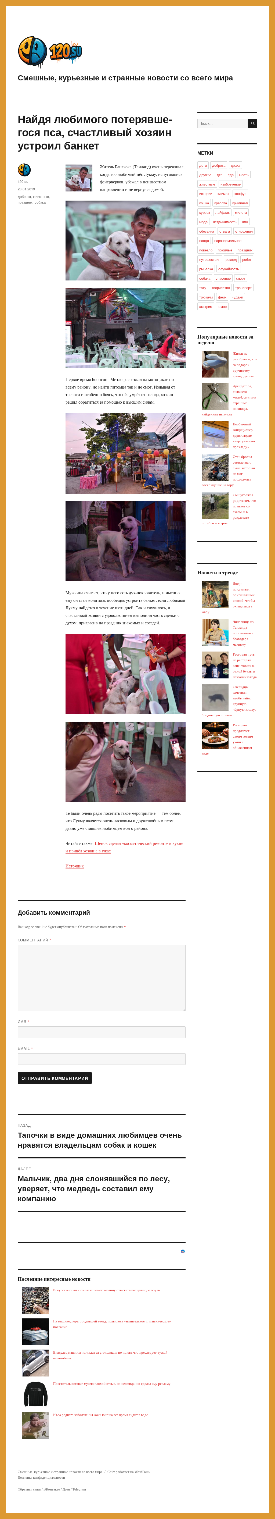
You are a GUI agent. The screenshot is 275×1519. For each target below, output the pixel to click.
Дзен (66, 1489)
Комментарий (35, 939)
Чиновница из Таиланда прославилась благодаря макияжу (243, 633)
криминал (240, 202)
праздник (25, 202)
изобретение (230, 184)
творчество (221, 287)
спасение (223, 278)
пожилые (225, 249)
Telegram (79, 1489)
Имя (24, 1021)
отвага (224, 231)
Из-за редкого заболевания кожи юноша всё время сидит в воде (100, 1414)
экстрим (205, 306)
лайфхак (222, 212)
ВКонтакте (52, 1489)
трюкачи (206, 297)
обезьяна (206, 231)
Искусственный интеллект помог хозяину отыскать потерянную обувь (106, 1289)
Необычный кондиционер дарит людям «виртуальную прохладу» (244, 435)
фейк (222, 297)
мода (203, 221)
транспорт (243, 287)
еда (231, 174)
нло (245, 221)
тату (202, 287)
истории (205, 193)
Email (25, 1048)
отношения (244, 231)
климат (223, 193)
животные (41, 196)
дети (203, 165)
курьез (204, 212)
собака (40, 202)
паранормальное (227, 240)
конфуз (240, 193)
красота (220, 202)
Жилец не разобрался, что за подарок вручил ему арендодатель (245, 364)
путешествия (209, 259)
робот (246, 259)
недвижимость (225, 221)
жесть (244, 174)
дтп (219, 174)
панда (204, 240)
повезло (205, 249)
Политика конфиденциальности (41, 1477)
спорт (240, 278)
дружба (205, 174)
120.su (23, 181)
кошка (204, 202)
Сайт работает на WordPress (128, 1471)
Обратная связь (29, 1489)
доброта (24, 196)
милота (241, 212)
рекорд (231, 259)
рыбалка (206, 268)
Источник (75, 866)
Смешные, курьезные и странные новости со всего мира (125, 77)
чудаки (237, 297)
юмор (222, 306)
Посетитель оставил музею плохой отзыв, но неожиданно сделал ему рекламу (112, 1383)
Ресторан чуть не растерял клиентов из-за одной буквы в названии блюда (245, 665)
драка (235, 165)
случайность (228, 268)
